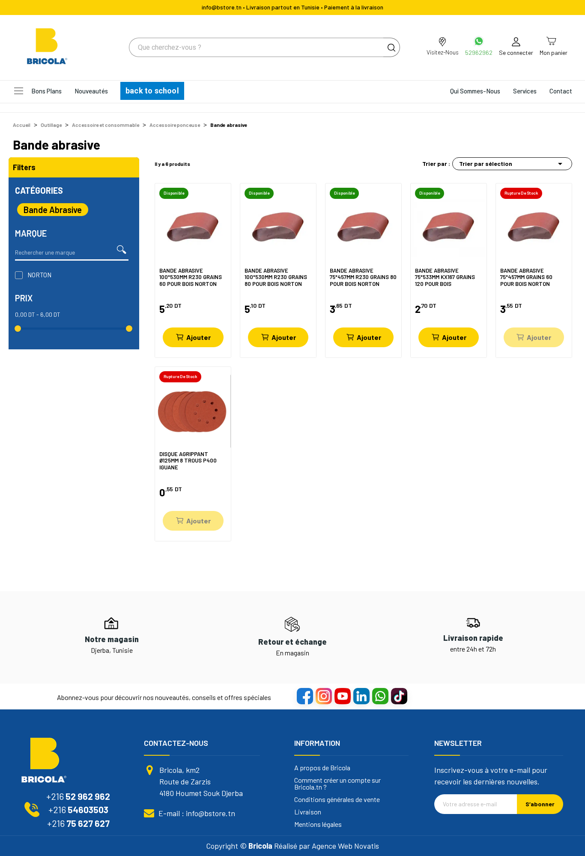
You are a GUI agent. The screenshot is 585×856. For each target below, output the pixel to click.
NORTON (39, 275)
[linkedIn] (361, 695)
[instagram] (323, 695)
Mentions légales (318, 824)
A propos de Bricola (322, 767)
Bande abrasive (53, 209)
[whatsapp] (380, 695)
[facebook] (304, 695)
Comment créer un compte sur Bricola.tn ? (337, 783)
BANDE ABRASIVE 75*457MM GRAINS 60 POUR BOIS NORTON (526, 277)
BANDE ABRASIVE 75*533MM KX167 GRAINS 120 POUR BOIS (445, 277)
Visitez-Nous (443, 52)
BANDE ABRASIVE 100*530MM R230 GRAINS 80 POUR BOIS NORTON (276, 277)
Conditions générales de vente (337, 799)
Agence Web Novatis (345, 845)
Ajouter (198, 337)
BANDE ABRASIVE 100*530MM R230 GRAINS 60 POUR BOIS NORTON (190, 277)
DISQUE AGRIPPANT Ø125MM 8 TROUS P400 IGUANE (188, 460)
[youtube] (342, 695)
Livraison (307, 811)
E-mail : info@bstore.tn (196, 813)
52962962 (478, 52)
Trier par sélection (512, 164)
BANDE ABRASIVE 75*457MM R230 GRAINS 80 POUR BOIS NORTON (363, 277)
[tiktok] (398, 695)
